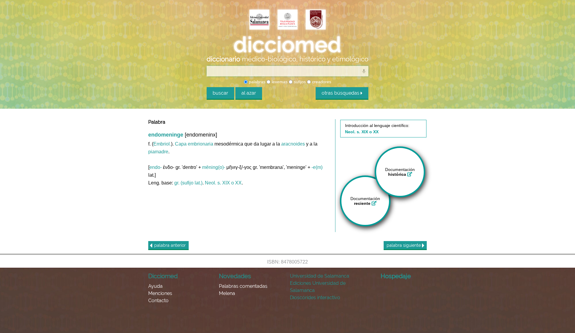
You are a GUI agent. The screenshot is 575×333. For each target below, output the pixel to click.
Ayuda (155, 286)
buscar (220, 93)
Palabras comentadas (243, 286)
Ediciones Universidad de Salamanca (318, 286)
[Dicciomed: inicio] (287, 44)
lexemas (279, 81)
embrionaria (200, 143)
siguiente (404, 245)
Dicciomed (163, 276)
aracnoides (293, 143)
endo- (155, 167)
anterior (170, 245)
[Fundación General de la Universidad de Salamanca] (315, 20)
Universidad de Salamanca (319, 276)
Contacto (158, 300)
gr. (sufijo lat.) (188, 182)
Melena (227, 293)
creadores (321, 81)
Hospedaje (396, 276)
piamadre (158, 151)
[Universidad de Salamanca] (287, 20)
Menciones (160, 293)
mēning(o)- (213, 167)
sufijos (299, 81)
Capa (181, 143)
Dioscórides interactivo (315, 297)
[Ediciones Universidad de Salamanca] (259, 20)
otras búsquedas (341, 93)
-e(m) (317, 167)
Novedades (235, 276)
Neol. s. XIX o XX (223, 182)
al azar (248, 93)
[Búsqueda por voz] (364, 71)
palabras (256, 81)
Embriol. (162, 143)
